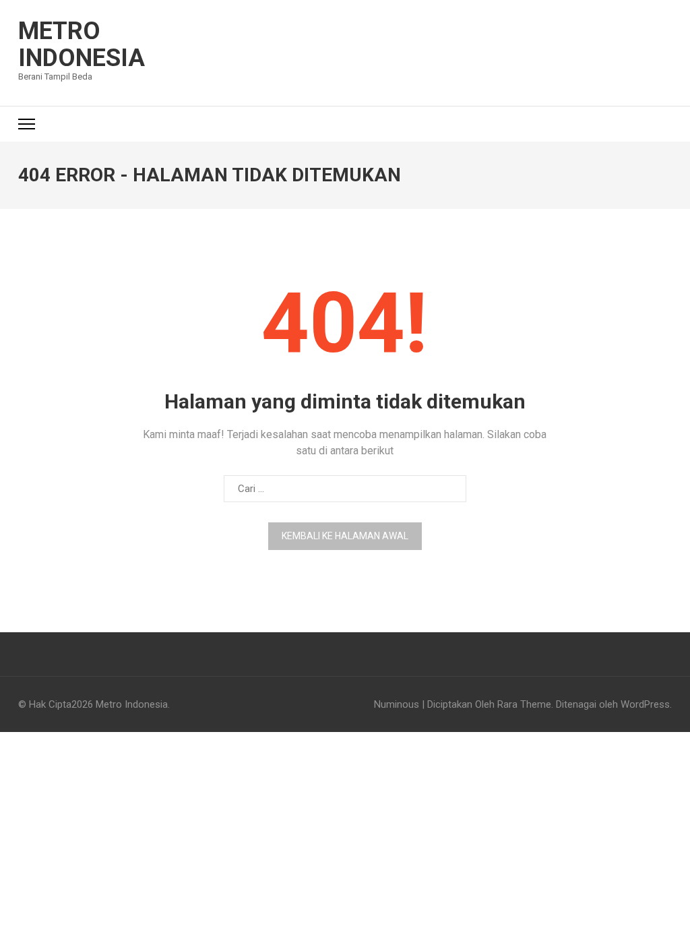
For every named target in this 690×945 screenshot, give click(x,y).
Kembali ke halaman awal (345, 535)
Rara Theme (524, 704)
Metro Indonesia (81, 44)
